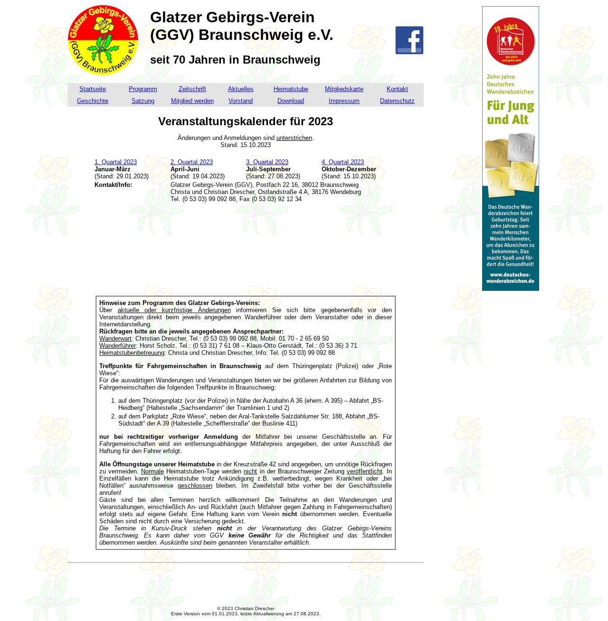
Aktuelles (241, 89)
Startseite (92, 89)
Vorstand (240, 100)
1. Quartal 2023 (116, 162)
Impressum (344, 100)
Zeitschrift (192, 89)
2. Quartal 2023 (192, 162)
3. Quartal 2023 (267, 162)
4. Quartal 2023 (343, 162)
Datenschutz (397, 100)
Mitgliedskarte (344, 89)
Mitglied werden (192, 100)
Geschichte (92, 100)
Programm (143, 89)
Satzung (143, 100)
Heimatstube (291, 89)
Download (290, 100)
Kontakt (397, 89)
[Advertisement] (245, 253)
